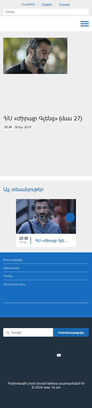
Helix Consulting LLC (46, 397)
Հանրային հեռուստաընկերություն (46, 371)
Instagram (52, 355)
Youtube (59, 355)
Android (58, 346)
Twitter (37, 355)
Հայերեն (28, 4)
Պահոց (7, 276)
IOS (34, 346)
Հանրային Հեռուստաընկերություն (19, 24)
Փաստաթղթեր (13, 259)
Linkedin (44, 355)
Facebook (31, 355)
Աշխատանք (11, 268)
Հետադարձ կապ (14, 284)
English (47, 4)
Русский (64, 4)
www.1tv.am (52, 387)
